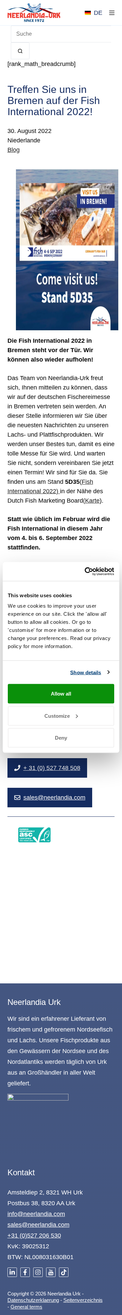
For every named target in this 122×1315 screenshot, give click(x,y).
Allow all (61, 694)
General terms (26, 1307)
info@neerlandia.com (36, 1214)
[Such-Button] (20, 50)
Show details (85, 672)
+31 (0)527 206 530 (34, 1235)
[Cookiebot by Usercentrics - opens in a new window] (86, 571)
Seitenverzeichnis (83, 1300)
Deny (61, 738)
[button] (93, 13)
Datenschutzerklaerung (33, 1300)
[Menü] (112, 12)
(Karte (91, 500)
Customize (57, 715)
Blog (13, 149)
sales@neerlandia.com (38, 1224)
